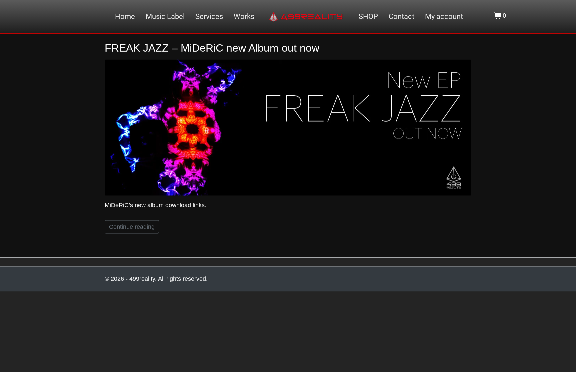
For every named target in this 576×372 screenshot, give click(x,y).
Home (125, 16)
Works (244, 16)
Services (209, 16)
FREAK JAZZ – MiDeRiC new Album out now (212, 48)
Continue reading (132, 226)
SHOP (368, 16)
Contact (401, 16)
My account (444, 16)
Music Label (165, 16)
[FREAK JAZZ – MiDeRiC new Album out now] (288, 127)
